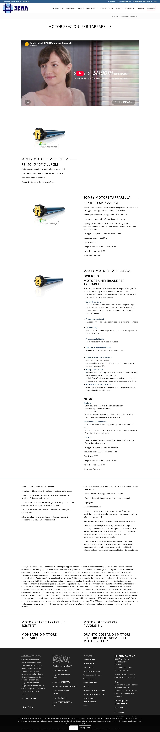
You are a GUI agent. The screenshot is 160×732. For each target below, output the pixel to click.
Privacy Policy (85, 728)
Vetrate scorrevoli (89, 679)
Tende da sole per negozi (91, 671)
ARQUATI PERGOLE (89, 702)
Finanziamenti (111, 1)
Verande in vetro (89, 698)
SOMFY (61, 702)
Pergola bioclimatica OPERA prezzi (94, 690)
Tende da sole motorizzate (92, 675)
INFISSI (85, 706)
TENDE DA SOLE (88, 667)
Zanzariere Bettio (89, 660)
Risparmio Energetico (124, 1)
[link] (111, 399)
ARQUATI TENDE (88, 663)
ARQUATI (63, 698)
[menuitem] (111, 1)
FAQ (155, 1)
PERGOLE (86, 687)
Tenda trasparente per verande (94, 694)
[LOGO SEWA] (15, 8)
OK (74, 728)
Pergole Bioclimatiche (90, 683)
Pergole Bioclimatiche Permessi (142, 1)
